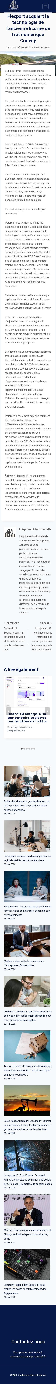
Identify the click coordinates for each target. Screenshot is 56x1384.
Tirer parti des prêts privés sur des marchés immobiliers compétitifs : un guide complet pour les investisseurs (28, 1070)
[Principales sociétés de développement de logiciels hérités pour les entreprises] (28, 836)
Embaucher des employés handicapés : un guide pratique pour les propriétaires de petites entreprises (26, 805)
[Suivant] (47, 711)
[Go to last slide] (8, 711)
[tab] (22, 749)
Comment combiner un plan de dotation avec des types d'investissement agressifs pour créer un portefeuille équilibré (28, 1015)
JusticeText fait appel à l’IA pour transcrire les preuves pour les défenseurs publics (27, 717)
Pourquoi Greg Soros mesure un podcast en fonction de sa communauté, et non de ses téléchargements (27, 910)
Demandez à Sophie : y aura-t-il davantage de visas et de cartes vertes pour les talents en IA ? (14, 636)
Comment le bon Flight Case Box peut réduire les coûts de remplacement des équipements (25, 1289)
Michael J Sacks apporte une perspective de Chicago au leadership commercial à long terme (28, 1234)
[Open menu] (45, 6)
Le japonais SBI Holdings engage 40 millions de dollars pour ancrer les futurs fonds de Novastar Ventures (41, 636)
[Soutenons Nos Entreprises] (13, 6)
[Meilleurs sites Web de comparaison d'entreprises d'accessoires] (28, 941)
